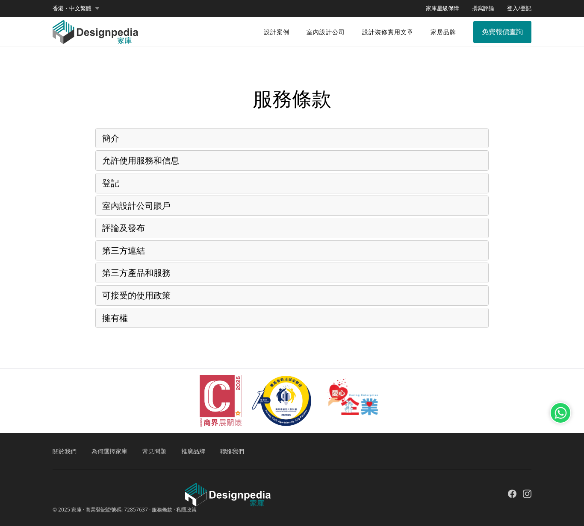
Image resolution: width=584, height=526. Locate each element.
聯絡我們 (232, 451)
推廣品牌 (193, 451)
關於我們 (65, 451)
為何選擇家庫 (109, 451)
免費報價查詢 (502, 31)
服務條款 (162, 509)
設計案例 (276, 32)
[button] (76, 8)
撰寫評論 (483, 8)
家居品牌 (443, 32)
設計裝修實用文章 (387, 32)
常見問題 (154, 451)
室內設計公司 (326, 32)
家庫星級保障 (442, 8)
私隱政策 (186, 509)
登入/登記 (519, 8)
